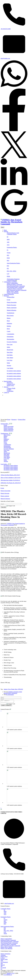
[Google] (14, 215)
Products (6, 231)
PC (7, 250)
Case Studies (10, 368)
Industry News (10, 385)
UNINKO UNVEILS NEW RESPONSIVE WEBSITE (13, 692)
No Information (10, 694)
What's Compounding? (12, 283)
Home (5, 230)
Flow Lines (9, 344)
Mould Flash (10, 349)
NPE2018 (20, 689)
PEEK (8, 276)
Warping (9, 365)
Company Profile (11, 388)
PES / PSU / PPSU (11, 271)
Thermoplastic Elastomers (13, 279)
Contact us (6, 392)
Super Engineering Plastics (13, 263)
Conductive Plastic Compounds (14, 288)
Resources (6, 295)
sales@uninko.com (5, 58)
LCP (8, 273)
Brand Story (10, 382)
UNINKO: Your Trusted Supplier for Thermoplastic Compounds (13, 524)
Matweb (3, 965)
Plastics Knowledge (12, 302)
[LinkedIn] (14, 188)
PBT (8, 255)
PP (7, 237)
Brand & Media (7, 381)
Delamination (10, 336)
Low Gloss (9, 360)
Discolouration (10, 339)
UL (1, 969)
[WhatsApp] (14, 86)
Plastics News (4, 956)
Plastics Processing (11, 305)
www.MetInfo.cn (7, 974)
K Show (3, 958)
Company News (11, 384)
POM (8, 258)
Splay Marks (10, 357)
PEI (8, 268)
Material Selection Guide (13, 233)
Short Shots (10, 352)
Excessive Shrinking (12, 341)
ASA (8, 244)
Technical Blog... (5, 423)
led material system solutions (14, 370)
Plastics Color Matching (13, 293)
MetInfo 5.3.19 (10, 973)
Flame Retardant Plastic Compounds (16, 286)
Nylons (8, 252)
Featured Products (11, 280)
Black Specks (10, 315)
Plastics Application (11, 307)
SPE (2, 963)
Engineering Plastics (12, 247)
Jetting (8, 347)
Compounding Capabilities (10, 281)
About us (6, 387)
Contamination (10, 334)
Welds (8, 363)
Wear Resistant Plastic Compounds (15, 287)
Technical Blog (10, 297)
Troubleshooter (10, 313)
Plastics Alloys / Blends (12, 291)
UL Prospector (4, 962)
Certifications (10, 391)
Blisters (8, 318)
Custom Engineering (9, 294)
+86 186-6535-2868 (5, 28)
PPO (8, 260)
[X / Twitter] (14, 157)
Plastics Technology (5, 953)
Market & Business (11, 310)
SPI (1, 966)
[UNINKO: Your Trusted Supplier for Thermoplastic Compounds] (14, 224)
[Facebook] (14, 130)
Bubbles (9, 326)
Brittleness (9, 323)
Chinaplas (3, 955)
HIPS (8, 239)
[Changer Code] (11, 505)
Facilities (9, 389)
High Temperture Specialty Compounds (16, 290)
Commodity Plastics (12, 234)
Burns (8, 328)
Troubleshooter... (5, 433)
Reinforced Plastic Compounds (14, 284)
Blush (8, 320)
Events (8, 299)
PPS (8, 265)
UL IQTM (3, 967)
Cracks (8, 331)
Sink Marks (10, 355)
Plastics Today (4, 959)
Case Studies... (4, 464)
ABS (8, 242)
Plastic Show (14, 689)
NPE (2, 960)
